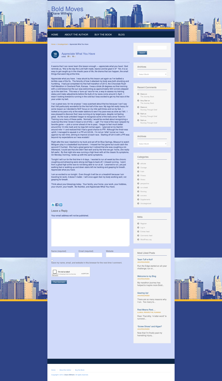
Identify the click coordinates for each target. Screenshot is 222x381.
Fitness (143, 175)
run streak (144, 187)
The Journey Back (147, 96)
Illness (142, 179)
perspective (144, 183)
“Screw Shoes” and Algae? (149, 326)
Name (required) (58, 251)
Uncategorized (62, 44)
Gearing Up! (142, 292)
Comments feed (146, 235)
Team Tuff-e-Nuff (145, 259)
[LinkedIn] (61, 205)
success (143, 195)
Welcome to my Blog (146, 276)
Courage (143, 167)
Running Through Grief (148, 109)
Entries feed (144, 231)
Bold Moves (67, 8)
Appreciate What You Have (78, 53)
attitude (143, 163)
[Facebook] (57, 205)
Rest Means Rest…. (146, 309)
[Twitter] (53, 205)
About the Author (65, 370)
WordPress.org (145, 239)
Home (53, 44)
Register (143, 223)
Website (109, 251)
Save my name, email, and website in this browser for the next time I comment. (86, 262)
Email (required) (86, 251)
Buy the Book (79, 370)
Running (143, 191)
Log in (142, 227)
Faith (142, 171)
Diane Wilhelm (69, 375)
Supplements (145, 199)
